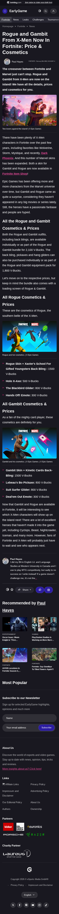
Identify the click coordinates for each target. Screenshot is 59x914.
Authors (6, 809)
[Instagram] (39, 905)
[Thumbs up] (40, 590)
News (16, 19)
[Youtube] (32, 905)
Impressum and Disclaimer (40, 885)
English (27, 895)
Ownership (36, 809)
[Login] (53, 11)
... (36, 578)
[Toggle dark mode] (39, 11)
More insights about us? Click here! (22, 768)
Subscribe (46, 727)
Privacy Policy (38, 784)
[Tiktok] (46, 905)
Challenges (38, 19)
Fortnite (6, 19)
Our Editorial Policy (12, 802)
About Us (35, 802)
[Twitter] (13, 905)
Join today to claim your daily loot (38, 2)
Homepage (7, 26)
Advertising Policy (40, 791)
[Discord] (26, 905)
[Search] (45, 11)
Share (25, 589)
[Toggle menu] (4, 11)
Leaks (26, 19)
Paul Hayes (16, 559)
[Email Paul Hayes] (48, 590)
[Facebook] (19, 905)
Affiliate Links (12, 784)
